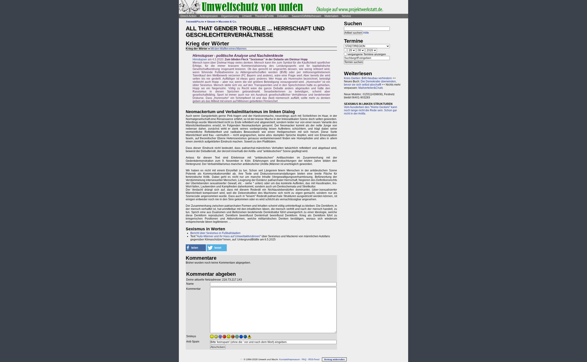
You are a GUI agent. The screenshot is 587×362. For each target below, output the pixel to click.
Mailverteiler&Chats (370, 87)
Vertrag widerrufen (334, 359)
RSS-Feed (313, 359)
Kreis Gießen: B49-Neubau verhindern (368, 78)
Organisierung (230, 16)
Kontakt (283, 359)
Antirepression (209, 16)
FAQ (304, 359)
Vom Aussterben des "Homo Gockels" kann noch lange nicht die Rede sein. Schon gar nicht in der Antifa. (370, 110)
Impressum (294, 359)
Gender (211, 21)
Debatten (282, 16)
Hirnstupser (200, 59)
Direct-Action (188, 16)
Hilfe (366, 32)
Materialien (331, 16)
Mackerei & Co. (228, 21)
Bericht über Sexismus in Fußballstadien (215, 233)
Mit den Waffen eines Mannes (228, 48)
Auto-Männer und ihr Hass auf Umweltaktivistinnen (228, 236)
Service (346, 16)
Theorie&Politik (264, 16)
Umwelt (247, 16)
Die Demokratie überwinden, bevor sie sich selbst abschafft (370, 83)
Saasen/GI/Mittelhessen (306, 16)
